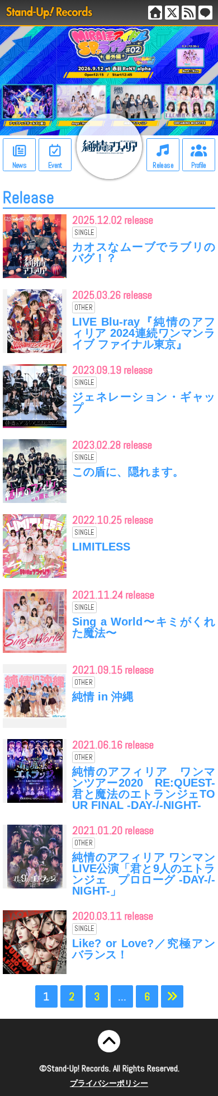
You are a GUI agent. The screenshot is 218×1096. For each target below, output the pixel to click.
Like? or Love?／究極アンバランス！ (143, 949)
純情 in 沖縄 (103, 696)
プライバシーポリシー (109, 1083)
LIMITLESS (101, 546)
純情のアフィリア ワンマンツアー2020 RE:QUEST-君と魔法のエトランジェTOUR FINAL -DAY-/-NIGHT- (143, 788)
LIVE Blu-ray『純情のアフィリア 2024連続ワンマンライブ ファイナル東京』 (143, 333)
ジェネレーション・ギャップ (143, 402)
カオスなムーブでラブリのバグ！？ (143, 252)
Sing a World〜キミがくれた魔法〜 (143, 627)
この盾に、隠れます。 (128, 471)
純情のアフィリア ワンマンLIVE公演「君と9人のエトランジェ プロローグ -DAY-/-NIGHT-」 (143, 874)
